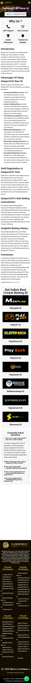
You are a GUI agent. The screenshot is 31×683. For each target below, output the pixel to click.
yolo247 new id (23, 646)
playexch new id (7, 629)
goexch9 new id (23, 582)
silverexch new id (8, 656)
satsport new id (7, 650)
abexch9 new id (7, 584)
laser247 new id (23, 599)
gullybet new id (23, 585)
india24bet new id (24, 589)
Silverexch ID (15, 424)
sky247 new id (23, 623)
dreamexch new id (24, 578)
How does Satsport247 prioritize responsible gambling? (16, 467)
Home (10, 14)
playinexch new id (8, 631)
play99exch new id (8, 626)
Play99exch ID (15, 341)
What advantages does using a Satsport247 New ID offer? (16, 462)
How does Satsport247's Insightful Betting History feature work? (13, 479)
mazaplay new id (7, 622)
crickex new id (7, 609)
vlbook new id (22, 651)
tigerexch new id (23, 642)
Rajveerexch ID (15, 408)
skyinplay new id (23, 635)
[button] (29, 3)
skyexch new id (23, 628)
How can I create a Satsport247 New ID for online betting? (16, 438)
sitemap (20, 658)
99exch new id (7, 581)
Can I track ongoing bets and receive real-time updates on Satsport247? (14, 473)
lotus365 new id (23, 606)
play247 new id (7, 624)
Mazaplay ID (15, 308)
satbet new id (6, 647)
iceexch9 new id (23, 587)
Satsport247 (16, 282)
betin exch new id (23, 649)
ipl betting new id (23, 592)
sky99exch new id (24, 625)
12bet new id (6, 577)
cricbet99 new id (8, 602)
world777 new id (23, 644)
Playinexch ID (15, 375)
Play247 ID (16, 325)
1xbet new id (6, 579)
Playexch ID (15, 358)
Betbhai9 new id (7, 586)
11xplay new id (7, 574)
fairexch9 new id (23, 580)
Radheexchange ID (15, 391)
